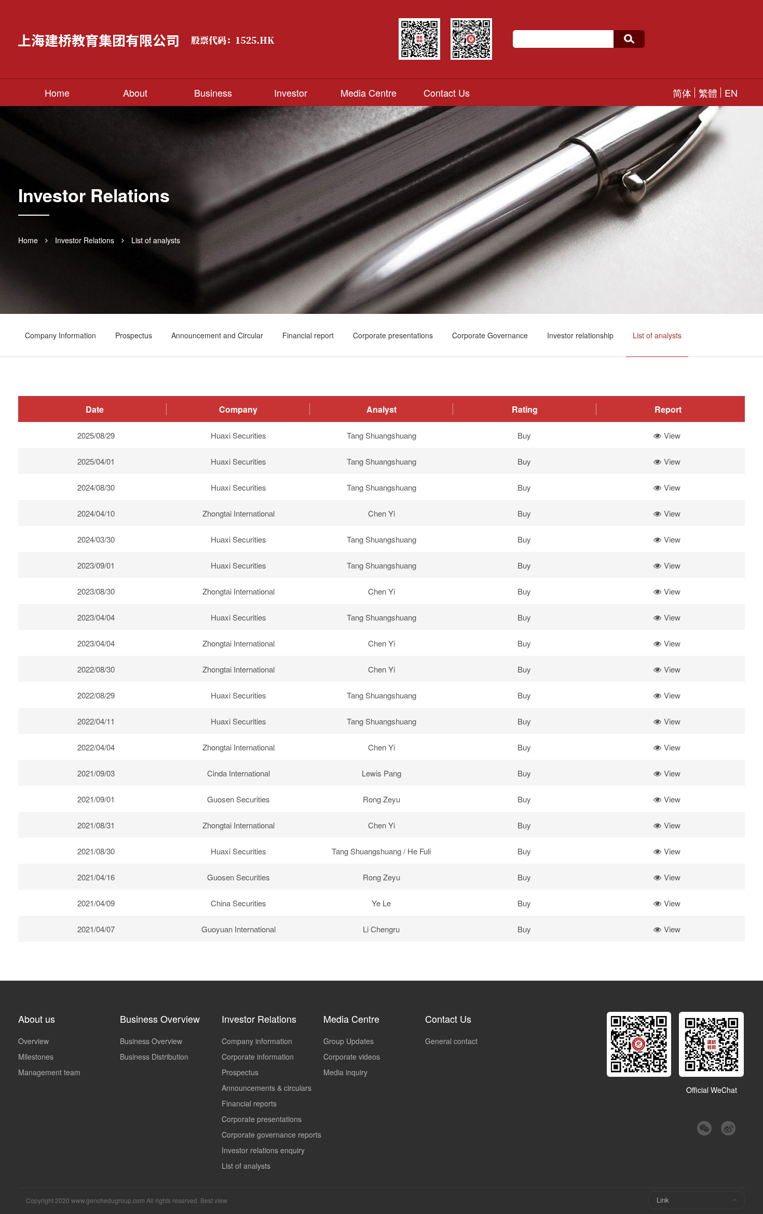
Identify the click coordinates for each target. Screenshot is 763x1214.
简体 (682, 92)
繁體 (708, 92)
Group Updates (348, 1041)
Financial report (308, 335)
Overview (33, 1041)
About (135, 92)
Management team (49, 1072)
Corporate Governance (490, 335)
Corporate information (258, 1056)
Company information (257, 1041)
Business (213, 92)
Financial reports (249, 1103)
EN (731, 92)
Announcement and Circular (217, 335)
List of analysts (155, 240)
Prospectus (133, 335)
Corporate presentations (393, 335)
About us (36, 1018)
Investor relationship (580, 335)
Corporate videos (351, 1056)
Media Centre (368, 92)
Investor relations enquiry (263, 1150)
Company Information (60, 335)
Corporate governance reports (271, 1134)
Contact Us (447, 92)
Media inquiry (345, 1072)
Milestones (35, 1056)
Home (57, 92)
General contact (451, 1041)
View (672, 435)
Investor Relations (84, 240)
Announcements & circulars (266, 1088)
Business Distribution (154, 1056)
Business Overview (160, 1018)
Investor (290, 92)
